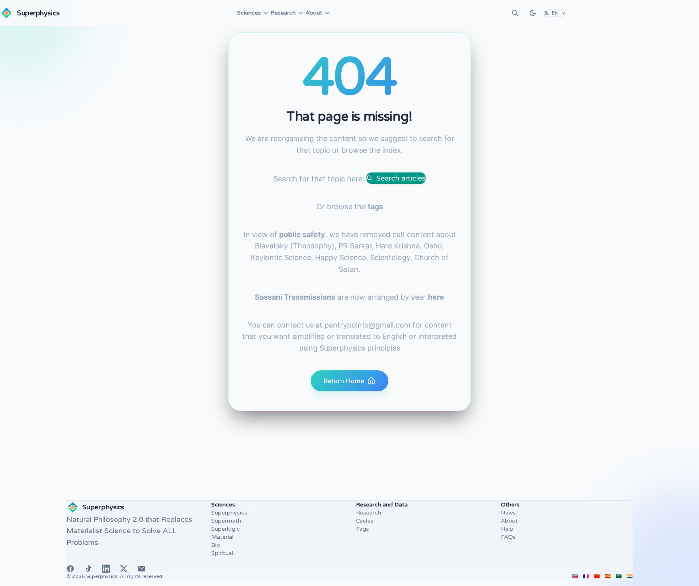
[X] (124, 569)
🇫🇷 (586, 576)
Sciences (249, 12)
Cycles (364, 520)
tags (375, 206)
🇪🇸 (608, 576)
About (313, 12)
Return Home (344, 381)
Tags (362, 528)
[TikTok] (88, 569)
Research (283, 12)
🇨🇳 (597, 576)
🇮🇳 (630, 576)
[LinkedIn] (106, 569)
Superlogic (225, 528)
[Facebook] (70, 569)
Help (507, 528)
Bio (215, 545)
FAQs (508, 536)
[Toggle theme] (532, 13)
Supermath (226, 520)
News (508, 512)
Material (222, 536)
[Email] (142, 569)
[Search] (515, 13)
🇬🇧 (575, 576)
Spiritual (222, 553)
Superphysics (229, 512)
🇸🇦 (619, 576)
